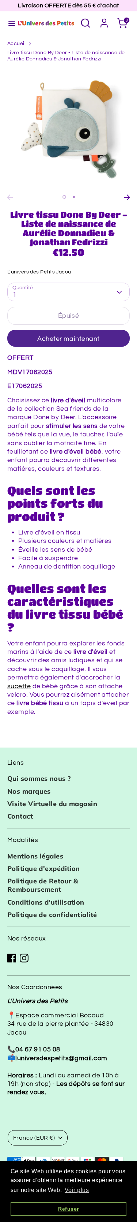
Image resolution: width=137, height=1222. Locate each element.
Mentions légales (35, 856)
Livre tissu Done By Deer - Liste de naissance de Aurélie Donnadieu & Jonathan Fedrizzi (66, 56)
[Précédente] (10, 197)
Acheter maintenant (68, 338)
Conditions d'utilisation (45, 902)
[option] (68, 129)
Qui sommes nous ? (39, 778)
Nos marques (29, 791)
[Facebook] (11, 958)
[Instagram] (24, 958)
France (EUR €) (34, 1138)
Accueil (16, 43)
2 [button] (74, 197)
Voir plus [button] (77, 1190)
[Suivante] (127, 197)
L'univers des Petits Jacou (39, 272)
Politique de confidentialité (52, 914)
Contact (20, 816)
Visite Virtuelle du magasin (52, 804)
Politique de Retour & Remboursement (42, 885)
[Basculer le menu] (8, 23)
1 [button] (64, 197)
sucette (19, 686)
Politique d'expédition (43, 868)
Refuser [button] (68, 1209)
